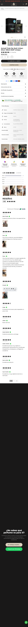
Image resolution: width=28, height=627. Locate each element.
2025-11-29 (5, 305)
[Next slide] (26, 151)
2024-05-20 (5, 283)
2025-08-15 (5, 341)
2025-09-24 (5, 330)
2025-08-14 (5, 358)
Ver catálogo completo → (14, 544)
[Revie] (22, 209)
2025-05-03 (5, 369)
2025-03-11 (5, 214)
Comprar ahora (14, 65)
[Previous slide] (2, 151)
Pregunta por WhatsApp (14, 549)
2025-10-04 (5, 318)
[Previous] (2, 26)
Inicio (2, 8)
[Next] (26, 26)
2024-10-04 (5, 233)
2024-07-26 (5, 254)
